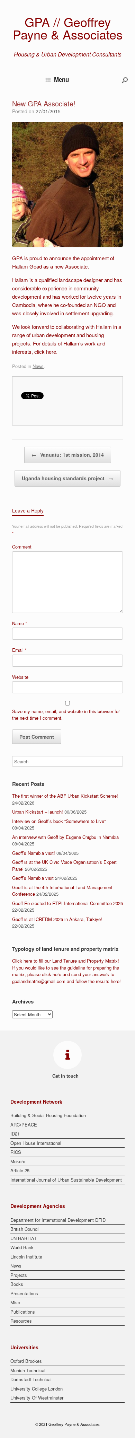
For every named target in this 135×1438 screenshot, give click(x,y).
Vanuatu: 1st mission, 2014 (68, 454)
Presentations (24, 1293)
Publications (22, 1311)
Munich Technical (27, 1370)
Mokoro (17, 1161)
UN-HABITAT (23, 1238)
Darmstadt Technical (31, 1379)
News (38, 366)
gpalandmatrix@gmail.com (38, 981)
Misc (15, 1302)
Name (19, 623)
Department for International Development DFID (58, 1220)
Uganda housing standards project (67, 478)
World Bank (22, 1247)
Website (20, 677)
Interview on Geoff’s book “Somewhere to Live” (59, 821)
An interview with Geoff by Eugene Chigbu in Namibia (65, 837)
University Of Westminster (36, 1397)
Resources (21, 1320)
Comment (22, 546)
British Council (24, 1229)
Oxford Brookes (26, 1361)
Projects (18, 1275)
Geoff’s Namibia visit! (33, 853)
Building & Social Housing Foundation (48, 1115)
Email (19, 650)
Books (16, 1284)
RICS (15, 1152)
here (28, 960)
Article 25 (19, 1170)
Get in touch (66, 1075)
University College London (36, 1388)
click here (45, 351)
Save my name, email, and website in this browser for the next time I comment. (66, 714)
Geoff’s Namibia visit (33, 878)
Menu (61, 79)
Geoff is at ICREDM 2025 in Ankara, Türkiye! (57, 919)
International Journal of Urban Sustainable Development (66, 1179)
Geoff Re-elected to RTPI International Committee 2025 (67, 903)
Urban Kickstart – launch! (37, 811)
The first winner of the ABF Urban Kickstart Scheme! (65, 795)
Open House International (35, 1143)
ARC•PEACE (23, 1124)
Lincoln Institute (26, 1256)
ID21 (15, 1133)
